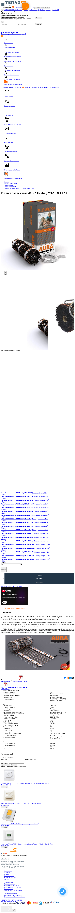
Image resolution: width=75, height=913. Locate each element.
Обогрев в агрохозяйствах (12, 887)
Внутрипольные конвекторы (13, 890)
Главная (6, 182)
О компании (8, 871)
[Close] (2, 22)
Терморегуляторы (9, 884)
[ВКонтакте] (65, 678)
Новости (7, 872)
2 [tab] (5, 274)
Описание (4, 586)
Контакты (7, 879)
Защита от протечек (10, 893)
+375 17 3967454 (16, 87)
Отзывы (19, 586)
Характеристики (12, 586)
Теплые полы (8, 185)
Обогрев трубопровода (11, 885)
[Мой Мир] (70, 678)
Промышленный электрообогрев (14, 897)
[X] (73, 678)
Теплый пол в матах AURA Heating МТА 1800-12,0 (20, 188)
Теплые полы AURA (10, 187)
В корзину (3, 569)
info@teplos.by (46, 87)
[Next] (9, 909)
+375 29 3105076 (6, 87)
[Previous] (3, 909)
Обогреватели (8, 889)
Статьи (6, 874)
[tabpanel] (37, 233)
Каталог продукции (10, 183)
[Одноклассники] (68, 678)
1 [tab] (5, 272)
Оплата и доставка (10, 877)
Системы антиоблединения (12, 895)
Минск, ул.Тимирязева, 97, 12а (33, 87)
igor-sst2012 (55, 87)
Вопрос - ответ (9, 876)
